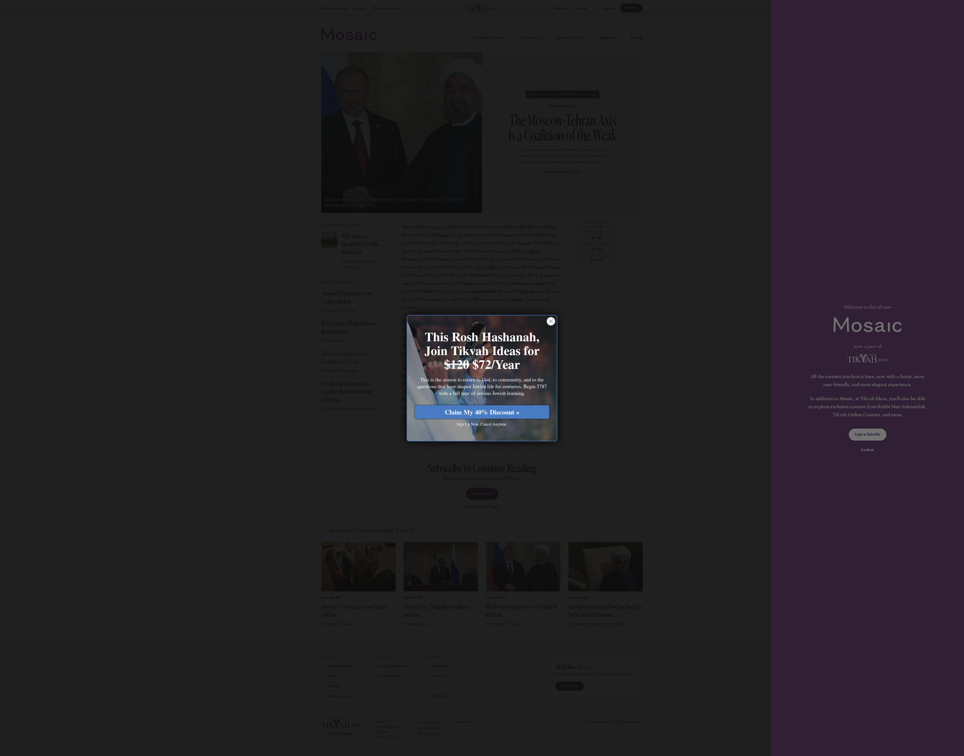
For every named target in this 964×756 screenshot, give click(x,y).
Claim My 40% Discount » (482, 412)
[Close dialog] (551, 321)
